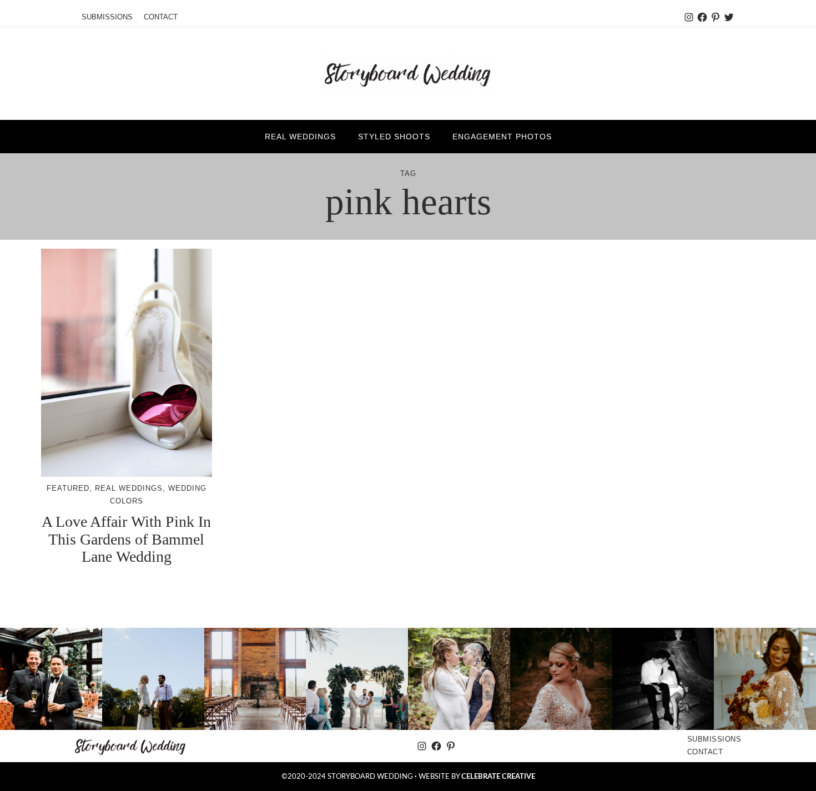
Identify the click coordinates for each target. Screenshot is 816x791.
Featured (68, 488)
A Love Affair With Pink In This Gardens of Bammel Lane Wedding (126, 539)
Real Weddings (129, 488)
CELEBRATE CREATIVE (498, 776)
